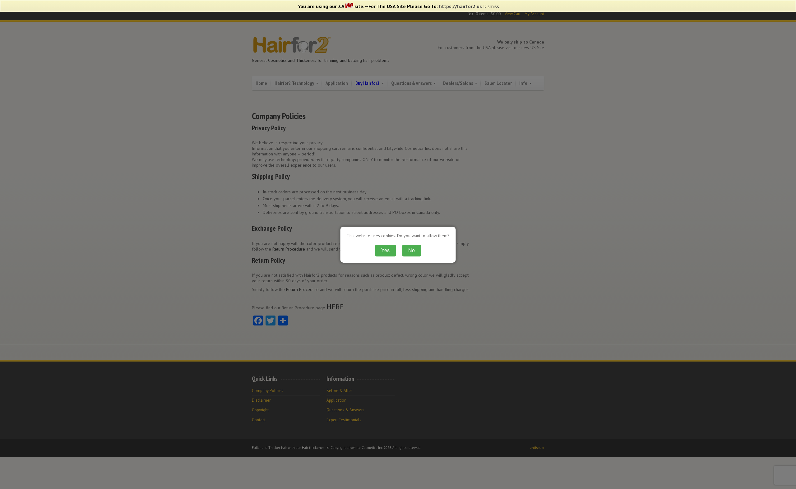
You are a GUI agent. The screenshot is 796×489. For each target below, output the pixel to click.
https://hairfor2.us (460, 6)
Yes (385, 250)
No (411, 250)
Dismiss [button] (491, 6)
